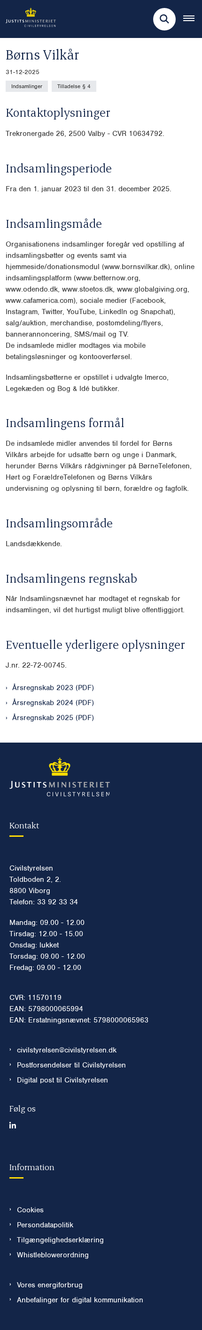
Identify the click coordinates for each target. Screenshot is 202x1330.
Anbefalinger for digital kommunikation (80, 1300)
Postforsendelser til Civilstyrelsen (71, 1065)
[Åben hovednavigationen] (192, 19)
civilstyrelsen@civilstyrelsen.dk (67, 1050)
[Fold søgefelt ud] (164, 19)
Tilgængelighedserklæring (60, 1240)
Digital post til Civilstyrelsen (62, 1080)
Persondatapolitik (45, 1225)
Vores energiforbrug (50, 1285)
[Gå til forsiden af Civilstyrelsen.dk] (28, 19)
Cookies (30, 1210)
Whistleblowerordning (53, 1255)
